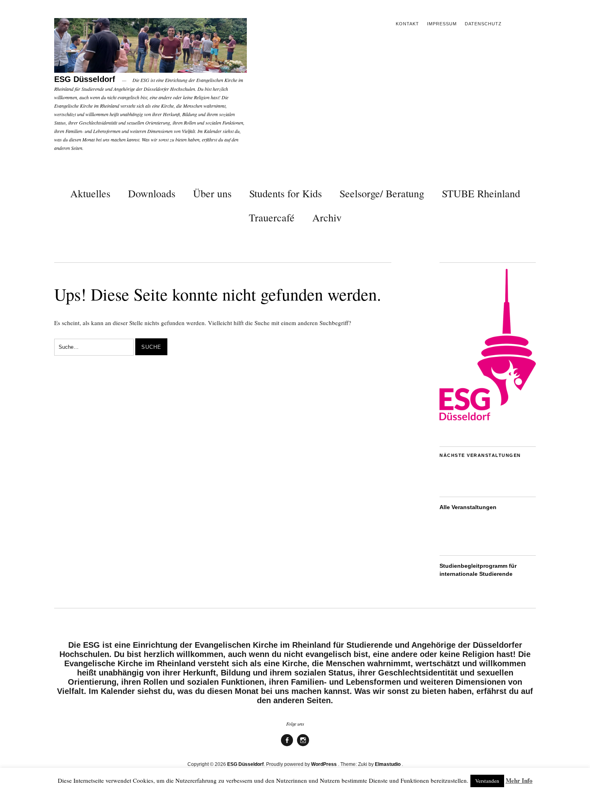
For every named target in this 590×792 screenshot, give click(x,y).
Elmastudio (388, 764)
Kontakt (407, 23)
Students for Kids (285, 193)
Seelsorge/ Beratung (382, 193)
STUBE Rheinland (481, 193)
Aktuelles (90, 193)
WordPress (324, 764)
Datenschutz (483, 23)
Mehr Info (519, 780)
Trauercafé (272, 217)
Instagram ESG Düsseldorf (303, 745)
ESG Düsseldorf (84, 79)
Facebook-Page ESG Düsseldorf (287, 745)
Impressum (442, 23)
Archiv (327, 217)
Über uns (212, 193)
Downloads (151, 193)
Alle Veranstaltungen (467, 507)
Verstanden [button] (487, 780)
